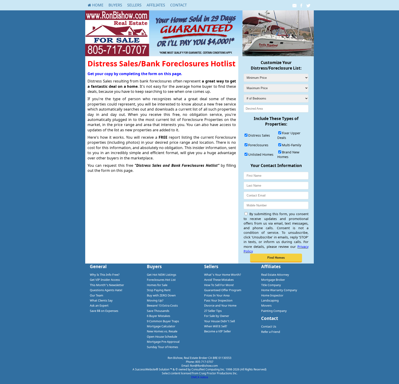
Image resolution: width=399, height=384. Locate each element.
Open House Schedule (162, 336)
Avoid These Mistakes (219, 280)
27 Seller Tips (213, 311)
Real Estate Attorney (275, 275)
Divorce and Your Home (220, 305)
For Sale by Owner (216, 316)
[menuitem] (95, 5)
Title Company (271, 285)
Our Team (96, 295)
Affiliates (156, 5)
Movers (266, 305)
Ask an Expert (99, 305)
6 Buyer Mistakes (158, 316)
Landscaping (270, 300)
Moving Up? (155, 300)
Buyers (115, 5)
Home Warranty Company (279, 290)
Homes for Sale (157, 285)
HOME (97, 5)
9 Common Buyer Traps (163, 321)
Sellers (134, 5)
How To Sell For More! (219, 285)
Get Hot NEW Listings (161, 275)
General (98, 266)
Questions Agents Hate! (106, 290)
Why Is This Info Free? (105, 275)
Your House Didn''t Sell (219, 321)
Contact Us (268, 326)
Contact (178, 5)
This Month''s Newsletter (107, 285)
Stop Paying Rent (159, 290)
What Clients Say (101, 300)
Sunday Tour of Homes (162, 347)
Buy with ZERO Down (161, 295)
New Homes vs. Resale (162, 331)
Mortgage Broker (273, 280)
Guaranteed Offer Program (222, 290)
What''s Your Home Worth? (222, 275)
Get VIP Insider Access (105, 280)
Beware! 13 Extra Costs (162, 305)
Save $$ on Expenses (104, 311)
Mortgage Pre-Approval (163, 342)
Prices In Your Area (217, 295)
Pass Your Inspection (218, 300)
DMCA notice (199, 377)
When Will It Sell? (215, 326)
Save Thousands (158, 311)
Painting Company (274, 311)
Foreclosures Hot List (161, 280)
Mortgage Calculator (161, 326)
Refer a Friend (270, 332)
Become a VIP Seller (217, 331)
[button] (276, 258)
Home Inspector (272, 295)
